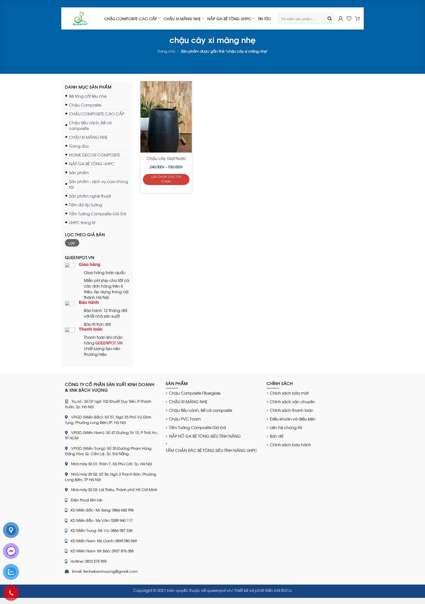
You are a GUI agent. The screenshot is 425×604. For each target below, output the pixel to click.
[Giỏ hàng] (357, 18)
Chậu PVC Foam (185, 418)
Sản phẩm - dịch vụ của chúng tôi (98, 184)
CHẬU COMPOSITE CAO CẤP (130, 18)
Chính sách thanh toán (291, 410)
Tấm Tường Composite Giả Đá (97, 213)
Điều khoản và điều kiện (293, 418)
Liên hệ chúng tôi (286, 427)
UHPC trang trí (82, 222)
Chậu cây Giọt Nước (166, 158)
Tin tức (264, 18)
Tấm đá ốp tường (85, 204)
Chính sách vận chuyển (292, 401)
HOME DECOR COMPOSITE (94, 154)
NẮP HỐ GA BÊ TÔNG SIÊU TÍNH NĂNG (205, 436)
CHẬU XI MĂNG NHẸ (182, 18)
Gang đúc (79, 146)
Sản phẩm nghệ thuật (90, 196)
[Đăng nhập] (340, 18)
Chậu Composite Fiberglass (194, 393)
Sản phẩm (79, 172)
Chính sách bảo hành (290, 444)
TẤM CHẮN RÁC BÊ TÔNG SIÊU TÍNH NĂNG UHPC (211, 450)
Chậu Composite (85, 105)
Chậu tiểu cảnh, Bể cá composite (90, 125)
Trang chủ (166, 51)
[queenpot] (81, 18)
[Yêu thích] (349, 18)
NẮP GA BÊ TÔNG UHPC (229, 18)
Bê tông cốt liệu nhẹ (87, 96)
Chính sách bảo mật (289, 393)
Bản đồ (276, 436)
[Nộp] (329, 18)
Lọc (72, 243)
